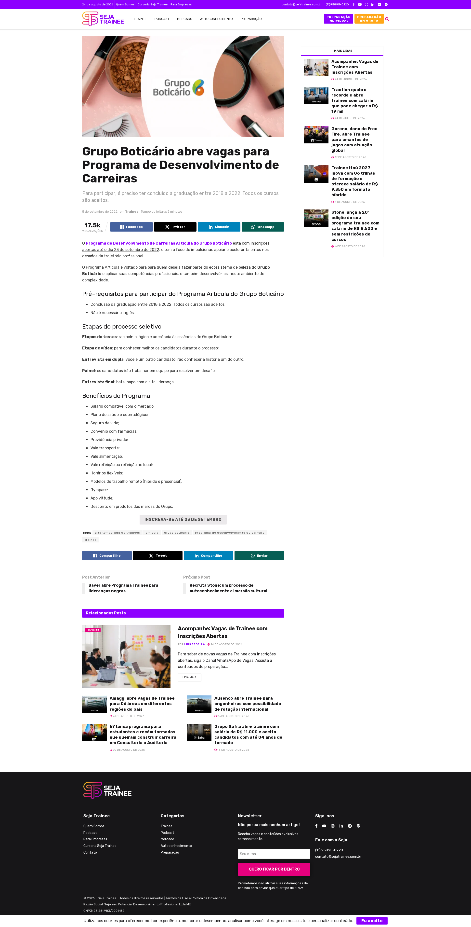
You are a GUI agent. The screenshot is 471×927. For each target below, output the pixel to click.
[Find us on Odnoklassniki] (386, 4)
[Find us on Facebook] (354, 4)
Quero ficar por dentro (274, 869)
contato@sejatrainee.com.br (302, 4)
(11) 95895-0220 (329, 850)
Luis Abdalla (194, 644)
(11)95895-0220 (337, 4)
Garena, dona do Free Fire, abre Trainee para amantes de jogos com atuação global (354, 139)
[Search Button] (387, 19)
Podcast (162, 19)
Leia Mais (192, 676)
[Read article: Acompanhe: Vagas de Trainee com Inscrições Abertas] (126, 656)
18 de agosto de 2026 (233, 749)
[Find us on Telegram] (379, 4)
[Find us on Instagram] (366, 4)
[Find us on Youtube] (360, 4)
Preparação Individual (339, 18)
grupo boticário (176, 532)
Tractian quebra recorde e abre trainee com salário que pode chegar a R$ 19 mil (354, 100)
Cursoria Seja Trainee (153, 4)
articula (152, 532)
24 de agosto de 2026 (226, 644)
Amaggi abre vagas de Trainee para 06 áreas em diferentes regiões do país (142, 703)
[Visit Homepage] (100, 19)
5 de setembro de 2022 (100, 211)
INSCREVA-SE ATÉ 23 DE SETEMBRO (183, 519)
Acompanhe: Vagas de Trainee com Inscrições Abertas (355, 67)
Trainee (140, 19)
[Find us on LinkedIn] (372, 4)
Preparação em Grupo (369, 18)
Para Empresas (181, 4)
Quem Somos (125, 4)
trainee (90, 539)
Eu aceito (372, 920)
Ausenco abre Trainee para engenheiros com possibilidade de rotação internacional (247, 703)
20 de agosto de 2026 (128, 749)
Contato (90, 852)
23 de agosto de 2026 (128, 716)
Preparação (251, 19)
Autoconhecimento (216, 19)
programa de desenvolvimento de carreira (230, 532)
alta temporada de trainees (117, 532)
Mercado (184, 19)
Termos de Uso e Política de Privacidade (196, 898)
